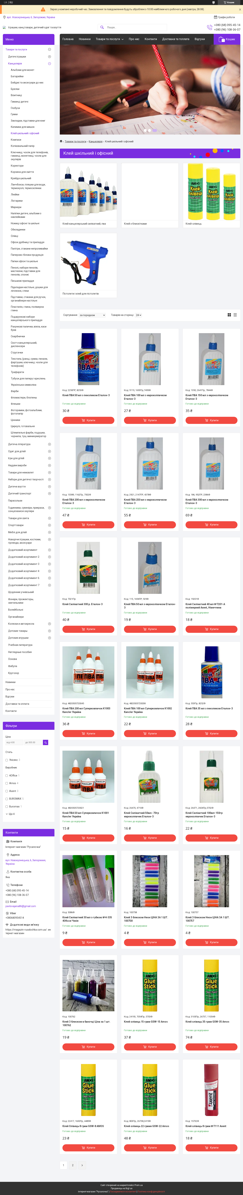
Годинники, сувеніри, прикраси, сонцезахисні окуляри (26, 509)
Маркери (16, 207)
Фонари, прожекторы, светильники (21, 601)
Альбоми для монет (22, 70)
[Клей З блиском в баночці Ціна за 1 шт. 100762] (88, 986)
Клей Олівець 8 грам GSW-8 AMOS (83, 1126)
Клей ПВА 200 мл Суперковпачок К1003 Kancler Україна (86, 710)
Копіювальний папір (23, 146)
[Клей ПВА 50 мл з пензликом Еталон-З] (88, 359)
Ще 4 (12, 814)
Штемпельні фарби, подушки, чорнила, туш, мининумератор (28, 434)
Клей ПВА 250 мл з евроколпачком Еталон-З (145, 501)
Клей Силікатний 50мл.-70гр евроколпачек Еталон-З (141, 814)
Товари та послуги (108, 39)
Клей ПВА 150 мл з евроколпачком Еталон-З (207, 397)
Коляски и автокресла (21, 623)
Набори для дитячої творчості (26, 479)
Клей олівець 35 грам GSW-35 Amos (207, 1021)
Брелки (15, 89)
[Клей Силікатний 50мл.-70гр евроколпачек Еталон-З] (150, 777)
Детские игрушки (18, 637)
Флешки (15, 403)
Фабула (12, 666)
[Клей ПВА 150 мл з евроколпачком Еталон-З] (211, 359)
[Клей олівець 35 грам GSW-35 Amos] (211, 986)
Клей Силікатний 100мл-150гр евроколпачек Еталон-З (204, 814)
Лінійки (15, 194)
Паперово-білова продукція (27, 254)
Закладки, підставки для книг (28, 120)
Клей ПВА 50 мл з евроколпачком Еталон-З (150, 606)
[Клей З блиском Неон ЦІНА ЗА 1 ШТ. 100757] (211, 881)
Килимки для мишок (23, 126)
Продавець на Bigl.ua (121, 1188)
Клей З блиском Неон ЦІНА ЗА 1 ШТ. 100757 (208, 919)
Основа (12, 659)
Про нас (134, 39)
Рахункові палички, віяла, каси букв (28, 328)
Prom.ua (138, 1185)
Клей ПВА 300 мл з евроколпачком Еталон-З (207, 501)
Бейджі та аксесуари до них (27, 82)
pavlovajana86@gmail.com (21, 906)
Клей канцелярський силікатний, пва (84, 223)
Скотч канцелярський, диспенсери (24, 344)
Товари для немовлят (21, 472)
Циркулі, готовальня (23, 426)
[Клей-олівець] (211, 191)
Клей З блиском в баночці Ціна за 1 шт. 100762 (86, 1023)
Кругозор (13, 673)
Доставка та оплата (17, 703)
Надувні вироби (17, 465)
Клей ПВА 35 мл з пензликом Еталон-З (209, 708)
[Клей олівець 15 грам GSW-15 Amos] (150, 986)
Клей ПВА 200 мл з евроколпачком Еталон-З (83, 501)
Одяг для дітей (17, 451)
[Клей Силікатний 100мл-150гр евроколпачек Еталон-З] (211, 777)
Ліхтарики (17, 200)
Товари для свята (18, 518)
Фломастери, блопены (24, 397)
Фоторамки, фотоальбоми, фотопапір (26, 412)
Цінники (15, 420)
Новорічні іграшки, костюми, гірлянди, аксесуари (24, 541)
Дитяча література (19, 444)
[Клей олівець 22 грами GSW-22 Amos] (150, 1090)
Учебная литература (20, 645)
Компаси (16, 139)
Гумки (14, 114)
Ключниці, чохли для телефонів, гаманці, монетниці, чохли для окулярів (29, 156)
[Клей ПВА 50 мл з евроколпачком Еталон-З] (150, 568)
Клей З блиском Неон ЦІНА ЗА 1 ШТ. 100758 (146, 919)
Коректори (17, 165)
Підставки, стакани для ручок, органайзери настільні (28, 299)
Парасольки (15, 500)
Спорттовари (15, 525)
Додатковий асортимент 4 (23, 571)
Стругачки (17, 352)
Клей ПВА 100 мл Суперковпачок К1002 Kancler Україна (148, 710)
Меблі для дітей (17, 532)
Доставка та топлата (175, 39)
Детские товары (17, 630)
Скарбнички (18, 336)
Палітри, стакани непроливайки (29, 248)
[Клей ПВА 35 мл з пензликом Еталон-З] (211, 672)
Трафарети (17, 372)
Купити (91, 420)
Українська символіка (23, 384)
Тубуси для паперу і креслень (28, 378)
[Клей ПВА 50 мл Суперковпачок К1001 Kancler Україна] (88, 777)
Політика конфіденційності (151, 1191)
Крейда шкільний (21, 178)
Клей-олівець (194, 223)
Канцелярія (95, 141)
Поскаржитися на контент (123, 1191)
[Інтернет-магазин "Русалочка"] (4, 27)
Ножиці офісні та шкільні (25, 223)
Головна (67, 39)
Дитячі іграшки (17, 56)
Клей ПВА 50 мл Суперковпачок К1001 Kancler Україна (85, 814)
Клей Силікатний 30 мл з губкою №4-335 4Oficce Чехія (87, 919)
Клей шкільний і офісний (25, 133)
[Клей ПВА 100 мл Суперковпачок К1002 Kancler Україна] (150, 672)
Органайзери (16, 616)
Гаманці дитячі (19, 101)
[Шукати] (102, 27)
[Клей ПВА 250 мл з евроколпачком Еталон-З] (150, 463)
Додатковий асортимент (22, 549)
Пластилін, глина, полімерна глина (27, 308)
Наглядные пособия (20, 652)
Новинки (85, 39)
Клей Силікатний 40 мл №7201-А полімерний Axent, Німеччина (205, 606)
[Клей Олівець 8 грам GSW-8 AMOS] (88, 1090)
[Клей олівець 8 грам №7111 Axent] (211, 1090)
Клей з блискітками (135, 223)
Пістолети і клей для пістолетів (81, 293)
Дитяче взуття (17, 486)
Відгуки (200, 39)
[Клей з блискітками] (150, 191)
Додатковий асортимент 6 (23, 578)
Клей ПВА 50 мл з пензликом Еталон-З (86, 395)
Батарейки (17, 76)
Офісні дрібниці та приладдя (27, 242)
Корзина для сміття (22, 171)
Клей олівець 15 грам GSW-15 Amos (146, 1021)
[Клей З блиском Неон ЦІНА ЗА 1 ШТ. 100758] (150, 881)
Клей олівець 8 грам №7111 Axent (206, 1126)
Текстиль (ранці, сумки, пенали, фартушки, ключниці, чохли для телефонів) (29, 362)
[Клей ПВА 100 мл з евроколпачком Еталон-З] (150, 359)
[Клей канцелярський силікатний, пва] (88, 191)
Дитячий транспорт (19, 493)
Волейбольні (15, 609)
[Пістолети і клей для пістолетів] (88, 261)
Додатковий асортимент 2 (23, 556)
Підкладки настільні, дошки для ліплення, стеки (29, 289)
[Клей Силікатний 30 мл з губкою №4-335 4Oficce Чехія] (88, 881)
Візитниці (16, 95)
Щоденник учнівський (21, 592)
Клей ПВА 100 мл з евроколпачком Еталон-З (145, 397)
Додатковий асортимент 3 (23, 564)
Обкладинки (18, 229)
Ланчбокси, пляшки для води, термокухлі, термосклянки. (28, 186)
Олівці (14, 236)
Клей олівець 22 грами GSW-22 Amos (146, 1126)
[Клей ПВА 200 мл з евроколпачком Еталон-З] (88, 463)
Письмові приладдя (22, 280)
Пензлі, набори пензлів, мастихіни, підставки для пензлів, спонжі (25, 271)
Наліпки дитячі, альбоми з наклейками (26, 215)
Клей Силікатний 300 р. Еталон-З (82, 604)
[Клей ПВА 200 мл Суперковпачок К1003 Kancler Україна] (88, 672)
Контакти (151, 39)
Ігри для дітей (16, 458)
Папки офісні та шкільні (24, 261)
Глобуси (15, 108)
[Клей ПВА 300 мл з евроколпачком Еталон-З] (211, 463)
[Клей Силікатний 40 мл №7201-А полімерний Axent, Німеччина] (211, 568)
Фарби (15, 391)
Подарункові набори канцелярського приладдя (26, 318)
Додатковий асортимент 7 (23, 585)
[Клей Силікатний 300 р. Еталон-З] (88, 568)
